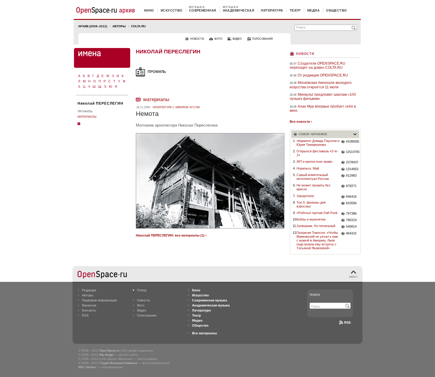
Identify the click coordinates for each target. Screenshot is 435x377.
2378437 (352, 162)
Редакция (89, 290)
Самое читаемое (313, 134)
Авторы (119, 26)
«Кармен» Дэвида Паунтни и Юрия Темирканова (318, 142)
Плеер (141, 290)
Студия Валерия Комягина (118, 363)
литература (272, 10)
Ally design (106, 354)
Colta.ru (138, 26)
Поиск (315, 294)
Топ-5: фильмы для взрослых (311, 204)
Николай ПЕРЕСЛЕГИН (100, 103)
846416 (351, 196)
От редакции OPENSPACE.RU (323, 75)
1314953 (352, 169)
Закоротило (305, 196)
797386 (351, 213)
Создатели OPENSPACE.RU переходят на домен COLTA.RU (317, 65)
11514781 (352, 152)
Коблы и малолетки (311, 219)
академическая (238, 10)
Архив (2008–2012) (92, 26)
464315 (351, 233)
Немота (147, 113)
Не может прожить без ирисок (313, 187)
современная (202, 10)
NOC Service (87, 367)
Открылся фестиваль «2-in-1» (317, 153)
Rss (347, 322)
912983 (351, 175)
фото (218, 38)
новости (197, 38)
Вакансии (89, 305)
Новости (305, 53)
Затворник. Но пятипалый (316, 226)
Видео (141, 310)
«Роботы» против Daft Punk (317, 213)
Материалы (87, 116)
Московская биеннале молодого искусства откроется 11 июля (321, 85)
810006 (351, 203)
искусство (172, 10)
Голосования (146, 315)
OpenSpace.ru (109, 350)
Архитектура (176, 107)
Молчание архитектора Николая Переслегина (177, 125)
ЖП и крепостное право (314, 161)
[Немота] (210, 229)
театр (295, 10)
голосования (262, 38)
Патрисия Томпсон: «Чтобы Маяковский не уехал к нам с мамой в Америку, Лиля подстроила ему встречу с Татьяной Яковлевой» (317, 240)
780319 (351, 220)
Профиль (85, 111)
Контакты (89, 310)
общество (336, 10)
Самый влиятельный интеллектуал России (313, 176)
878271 (351, 186)
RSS (85, 315)
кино (149, 10)
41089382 (352, 141)
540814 (351, 226)
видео (237, 38)
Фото (140, 305)
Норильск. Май (308, 168)
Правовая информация (99, 300)
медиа (313, 10)
